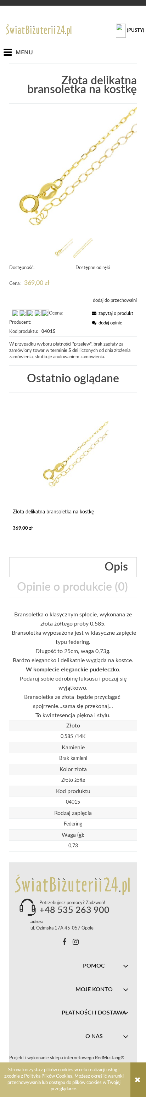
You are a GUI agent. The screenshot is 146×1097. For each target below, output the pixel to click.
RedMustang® (110, 1058)
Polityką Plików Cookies (48, 1076)
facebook (64, 943)
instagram (76, 943)
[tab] (73, 567)
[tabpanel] (73, 665)
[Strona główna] (39, 30)
